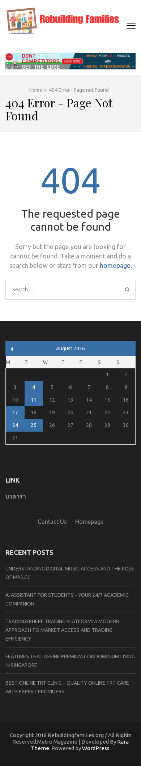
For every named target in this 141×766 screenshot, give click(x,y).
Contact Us (52, 521)
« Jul (12, 349)
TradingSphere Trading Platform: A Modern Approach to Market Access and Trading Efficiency (62, 630)
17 (15, 412)
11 (34, 400)
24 (15, 425)
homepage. (116, 265)
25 (34, 425)
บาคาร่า (15, 496)
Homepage (89, 521)
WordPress (96, 748)
